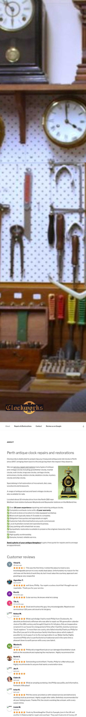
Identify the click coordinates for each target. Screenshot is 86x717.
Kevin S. (16, 657)
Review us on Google (53, 426)
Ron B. (16, 592)
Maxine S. (17, 645)
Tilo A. (16, 602)
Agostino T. (18, 580)
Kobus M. (17, 614)
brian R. (16, 690)
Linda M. (17, 707)
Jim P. (15, 669)
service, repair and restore (24, 467)
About (7, 426)
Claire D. (16, 678)
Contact (39, 426)
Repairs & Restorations (22, 426)
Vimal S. (16, 563)
